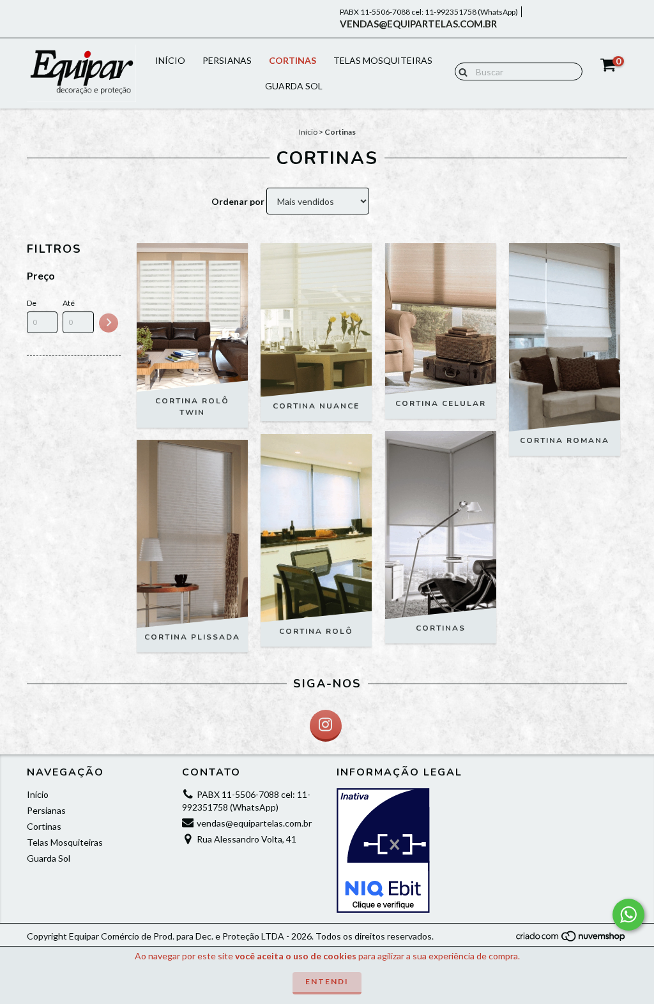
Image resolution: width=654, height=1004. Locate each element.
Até (69, 303)
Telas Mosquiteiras (382, 60)
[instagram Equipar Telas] (326, 726)
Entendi (327, 981)
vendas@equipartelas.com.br (418, 23)
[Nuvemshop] (571, 939)
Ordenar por (237, 201)
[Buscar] (460, 71)
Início (170, 60)
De (31, 303)
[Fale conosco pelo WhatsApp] (628, 915)
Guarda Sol (294, 85)
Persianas (227, 60)
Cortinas (292, 60)
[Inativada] (405, 850)
